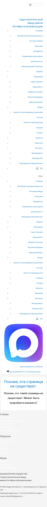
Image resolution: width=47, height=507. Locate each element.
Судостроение (37, 82)
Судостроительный (31, 19)
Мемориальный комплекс (32, 66)
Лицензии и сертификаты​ (10, 430)
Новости (3, 461)
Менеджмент (37, 153)
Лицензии (39, 46)
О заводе (39, 31)
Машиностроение (35, 92)
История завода (36, 41)
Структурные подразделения (31, 163)
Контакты (39, 148)
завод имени (35, 22)
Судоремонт (38, 87)
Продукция (38, 77)
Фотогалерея (5, 465)
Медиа (40, 107)
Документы (38, 51)
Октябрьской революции (27, 26)
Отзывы (39, 133)
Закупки (39, 71)
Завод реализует (36, 102)
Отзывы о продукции (8, 468)
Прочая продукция (35, 97)
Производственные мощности (30, 36)
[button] (23, 176)
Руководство (37, 158)
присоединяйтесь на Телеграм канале (25, 372)
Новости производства (33, 122)
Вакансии (39, 143)
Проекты (39, 138)
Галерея (39, 128)
